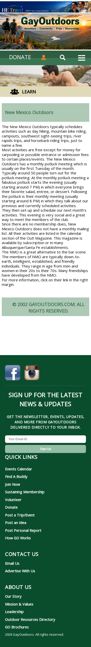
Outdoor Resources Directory (30, 619)
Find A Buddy (16, 476)
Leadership (14, 611)
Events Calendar (18, 468)
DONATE (20, 57)
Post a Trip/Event (20, 514)
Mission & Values (19, 603)
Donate (11, 507)
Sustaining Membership (24, 491)
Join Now (12, 484)
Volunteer (13, 499)
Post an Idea (15, 522)
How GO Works (18, 537)
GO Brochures (17, 626)
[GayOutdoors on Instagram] (31, 373)
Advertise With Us (20, 570)
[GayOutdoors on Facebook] (12, 373)
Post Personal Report (23, 530)
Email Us (12, 563)
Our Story (13, 596)
